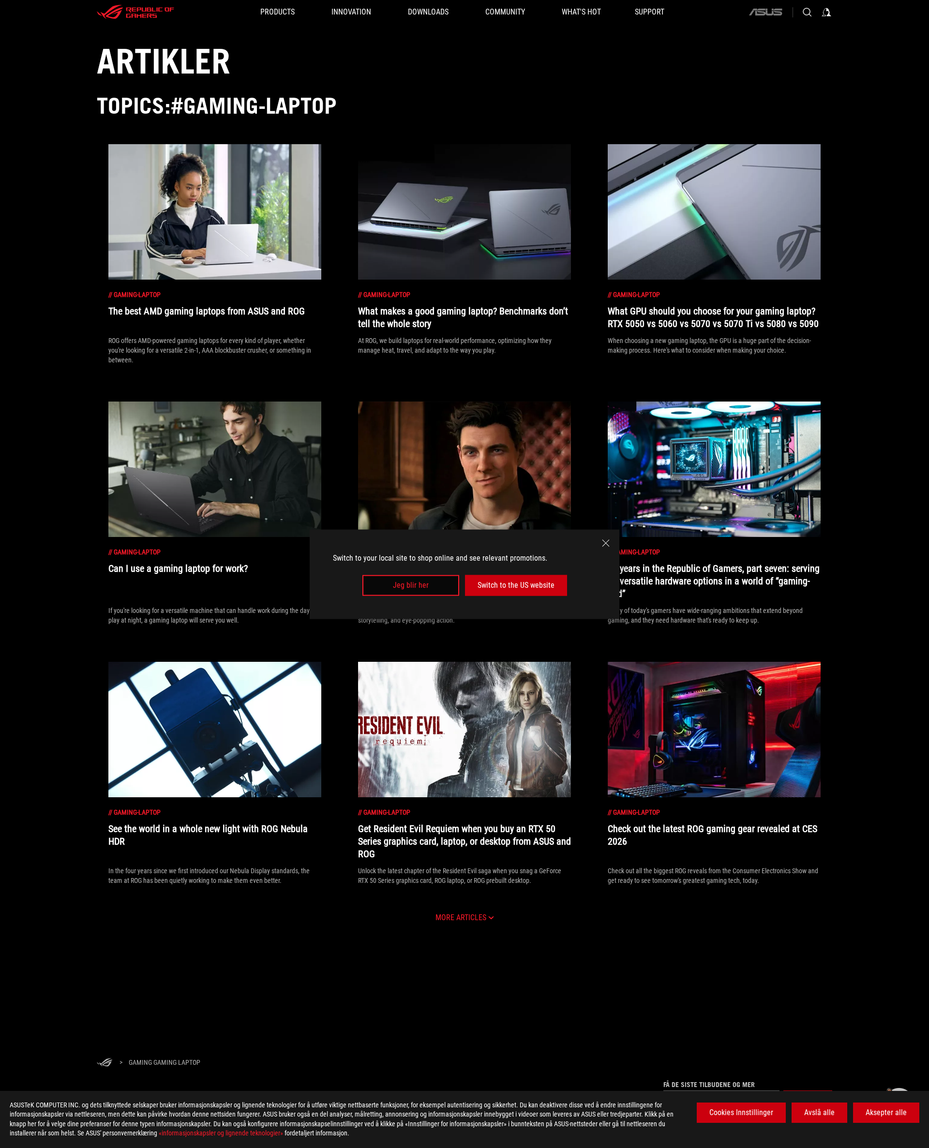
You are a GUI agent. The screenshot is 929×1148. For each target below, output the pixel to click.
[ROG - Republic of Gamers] (135, 12)
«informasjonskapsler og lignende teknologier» (221, 1133)
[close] (606, 543)
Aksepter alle (886, 1112)
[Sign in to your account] (826, 12)
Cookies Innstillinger (741, 1112)
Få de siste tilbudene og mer (709, 1084)
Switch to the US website (516, 585)
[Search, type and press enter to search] (807, 12)
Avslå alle (819, 1112)
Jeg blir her (411, 585)
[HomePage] (104, 1063)
